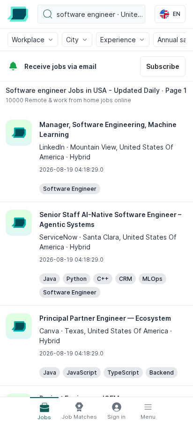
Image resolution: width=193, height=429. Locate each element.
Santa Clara (101, 237)
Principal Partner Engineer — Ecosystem (105, 318)
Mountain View (93, 147)
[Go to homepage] (17, 14)
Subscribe (162, 66)
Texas (74, 331)
